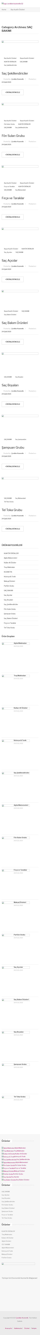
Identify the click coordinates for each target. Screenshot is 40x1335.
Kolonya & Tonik (10, 577)
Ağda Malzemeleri (10, 558)
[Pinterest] (26, 1325)
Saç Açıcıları (8, 252)
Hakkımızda (18, 1328)
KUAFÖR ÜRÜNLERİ (10, 62)
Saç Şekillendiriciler (10, 65)
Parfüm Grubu (9, 586)
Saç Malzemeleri (20, 190)
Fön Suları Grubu (9, 124)
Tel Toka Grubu (9, 502)
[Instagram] (22, 1325)
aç (32, 3)
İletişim (34, 1328)
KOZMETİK (8, 572)
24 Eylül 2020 (6, 82)
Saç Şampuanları (20, 439)
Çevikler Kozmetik (17, 79)
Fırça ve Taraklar (9, 186)
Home (4, 10)
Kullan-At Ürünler (10, 563)
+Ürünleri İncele (12, 92)
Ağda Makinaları (20, 643)
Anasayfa (8, 1328)
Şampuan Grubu (13, 447)
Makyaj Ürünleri (9, 581)
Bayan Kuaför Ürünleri (27, 58)
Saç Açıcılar (9, 260)
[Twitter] (18, 1325)
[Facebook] (13, 1325)
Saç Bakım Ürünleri (10, 314)
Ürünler (26, 1328)
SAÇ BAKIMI (23, 62)
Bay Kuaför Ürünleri (18, 10)
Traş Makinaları (9, 567)
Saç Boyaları (19, 377)
